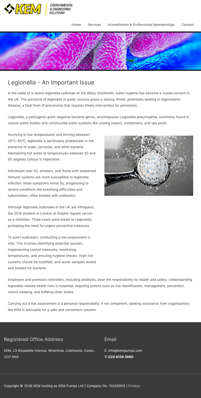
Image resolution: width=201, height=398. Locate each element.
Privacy (134, 386)
